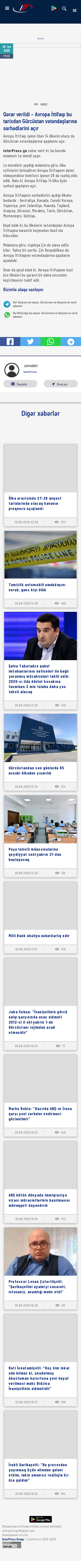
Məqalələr (22, 384)
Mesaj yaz (62, 384)
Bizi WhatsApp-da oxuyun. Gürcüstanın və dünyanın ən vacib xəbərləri (45, 314)
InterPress (30, 372)
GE (75, 11)
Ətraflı (40, 38)
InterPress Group (13, 1539)
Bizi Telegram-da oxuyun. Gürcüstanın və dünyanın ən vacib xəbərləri (44, 304)
